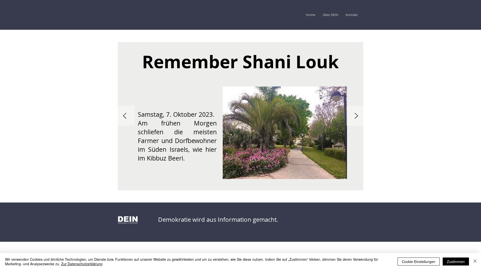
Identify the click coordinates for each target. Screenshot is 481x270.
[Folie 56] (341, 186)
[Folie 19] (196, 186)
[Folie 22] (208, 186)
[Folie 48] (313, 186)
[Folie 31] (245, 186)
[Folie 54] (337, 186)
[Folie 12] (168, 186)
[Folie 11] (164, 186)
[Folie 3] (132, 186)
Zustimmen (456, 261)
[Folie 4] (136, 186)
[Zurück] (125, 116)
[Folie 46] (305, 186)
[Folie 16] (184, 186)
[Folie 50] (321, 186)
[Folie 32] (249, 186)
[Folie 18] (192, 186)
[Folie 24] (216, 186)
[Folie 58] (349, 186)
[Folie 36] (265, 186)
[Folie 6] (144, 186)
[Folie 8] (152, 186)
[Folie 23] (212, 186)
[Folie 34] (257, 186)
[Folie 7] (148, 186)
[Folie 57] (345, 186)
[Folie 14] (176, 186)
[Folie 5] (140, 186)
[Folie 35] (261, 186)
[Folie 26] (224, 186)
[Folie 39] (277, 186)
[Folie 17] (188, 186)
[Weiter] (356, 116)
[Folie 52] (329, 186)
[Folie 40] (281, 186)
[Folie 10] (160, 186)
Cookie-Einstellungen (418, 261)
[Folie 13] (172, 186)
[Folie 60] (357, 186)
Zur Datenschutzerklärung (81, 263)
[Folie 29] (236, 186)
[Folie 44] (297, 186)
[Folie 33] (253, 186)
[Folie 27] (228, 186)
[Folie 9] (156, 186)
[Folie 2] (128, 186)
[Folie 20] (200, 186)
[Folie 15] (180, 186)
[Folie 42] (289, 186)
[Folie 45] (301, 186)
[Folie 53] (333, 186)
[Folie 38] (273, 186)
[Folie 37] (269, 186)
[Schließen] (475, 261)
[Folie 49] (317, 186)
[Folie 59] (353, 186)
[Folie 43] (293, 186)
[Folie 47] (309, 186)
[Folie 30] (240, 186)
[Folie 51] (325, 186)
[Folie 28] (232, 186)
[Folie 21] (204, 186)
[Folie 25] (220, 186)
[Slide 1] (124, 186)
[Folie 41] (285, 186)
